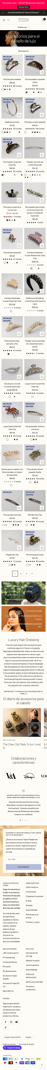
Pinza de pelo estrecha (12, 515)
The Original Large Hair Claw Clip (12, 163)
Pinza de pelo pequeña (12, 252)
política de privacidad (34, 982)
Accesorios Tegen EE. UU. (11, 984)
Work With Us (8, 991)
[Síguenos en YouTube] (16, 1022)
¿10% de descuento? (11, 953)
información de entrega (32, 954)
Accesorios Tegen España (10, 977)
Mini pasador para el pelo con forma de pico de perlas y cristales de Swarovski (35, 211)
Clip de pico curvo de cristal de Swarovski (12, 385)
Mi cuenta (7, 966)
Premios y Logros (33, 922)
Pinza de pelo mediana (12, 79)
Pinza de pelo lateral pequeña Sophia (35, 470)
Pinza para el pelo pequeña (34, 122)
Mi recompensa (9, 957)
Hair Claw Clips (9, 740)
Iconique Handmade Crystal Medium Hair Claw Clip (35, 255)
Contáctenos (31, 892)
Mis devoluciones (9, 971)
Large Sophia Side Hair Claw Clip (12, 427)
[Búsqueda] (8, 20)
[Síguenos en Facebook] (5, 1022)
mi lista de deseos (10, 962)
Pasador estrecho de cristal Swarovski (35, 163)
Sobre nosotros (32, 887)
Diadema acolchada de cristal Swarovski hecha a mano (35, 301)
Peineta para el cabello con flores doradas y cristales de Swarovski (12, 472)
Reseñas (29, 905)
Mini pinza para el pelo (35, 555)
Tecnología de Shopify (26, 1044)
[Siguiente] (32, 573)
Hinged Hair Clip (12, 555)
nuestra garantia (32, 965)
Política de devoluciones (31, 975)
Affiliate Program (33, 960)
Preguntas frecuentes (34, 896)
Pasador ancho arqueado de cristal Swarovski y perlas (35, 344)
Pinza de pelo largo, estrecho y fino (12, 342)
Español (28, 1037)
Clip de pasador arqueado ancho (35, 80)
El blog (28, 901)
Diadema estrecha (12, 122)
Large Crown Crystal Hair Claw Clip (35, 385)
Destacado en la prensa (32, 916)
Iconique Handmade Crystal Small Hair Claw (12, 299)
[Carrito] (43, 20)
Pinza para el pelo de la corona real (12, 208)
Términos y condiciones (30, 988)
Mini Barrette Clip (35, 515)
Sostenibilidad (31, 910)
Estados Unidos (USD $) (12, 1037)
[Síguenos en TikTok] (5, 1027)
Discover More (23, 7)
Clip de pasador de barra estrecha (34, 427)
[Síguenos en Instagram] (11, 1022)
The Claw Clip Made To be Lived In (21, 745)
